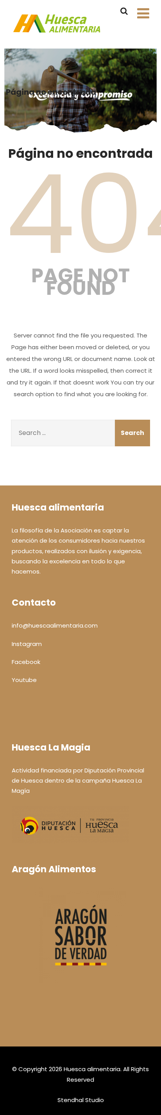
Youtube (24, 680)
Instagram (27, 644)
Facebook (26, 662)
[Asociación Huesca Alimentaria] (56, 39)
